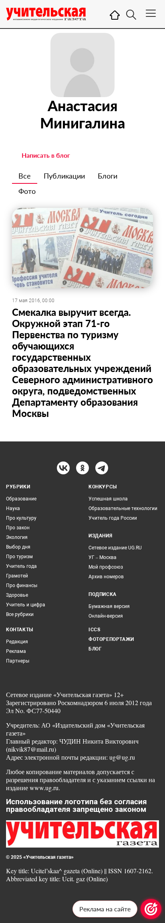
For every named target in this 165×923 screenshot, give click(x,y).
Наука (13, 508)
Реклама (16, 651)
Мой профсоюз (106, 567)
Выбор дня (18, 547)
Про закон (18, 528)
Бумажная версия (109, 606)
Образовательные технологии (123, 508)
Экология (17, 537)
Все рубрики (20, 614)
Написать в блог (46, 155)
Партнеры (17, 661)
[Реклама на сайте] (151, 909)
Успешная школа (108, 499)
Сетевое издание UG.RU (115, 548)
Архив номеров (106, 576)
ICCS (94, 629)
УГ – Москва (103, 557)
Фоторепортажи (111, 639)
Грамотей (17, 576)
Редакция (17, 641)
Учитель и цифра (25, 605)
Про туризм (19, 556)
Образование (21, 499)
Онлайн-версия (106, 616)
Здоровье (17, 595)
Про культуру (21, 518)
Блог (95, 649)
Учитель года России (113, 518)
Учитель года (21, 566)
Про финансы (21, 585)
